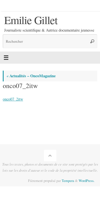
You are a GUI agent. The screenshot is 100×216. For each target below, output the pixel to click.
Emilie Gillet (30, 20)
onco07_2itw (13, 99)
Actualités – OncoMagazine (31, 76)
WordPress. (86, 180)
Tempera (68, 180)
